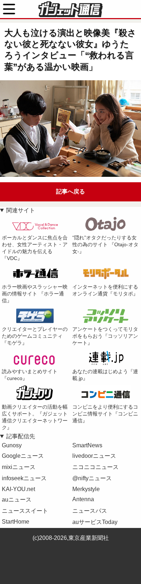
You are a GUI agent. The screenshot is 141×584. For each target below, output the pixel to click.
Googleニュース (23, 456)
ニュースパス (89, 511)
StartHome (15, 522)
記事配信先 (20, 436)
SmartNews (87, 445)
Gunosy (12, 445)
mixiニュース (18, 467)
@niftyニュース (92, 478)
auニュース (16, 499)
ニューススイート (25, 511)
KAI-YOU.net (18, 489)
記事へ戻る (70, 191)
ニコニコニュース (95, 467)
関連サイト (20, 210)
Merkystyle (86, 489)
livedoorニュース (94, 456)
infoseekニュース (24, 478)
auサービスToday (95, 522)
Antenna (83, 499)
